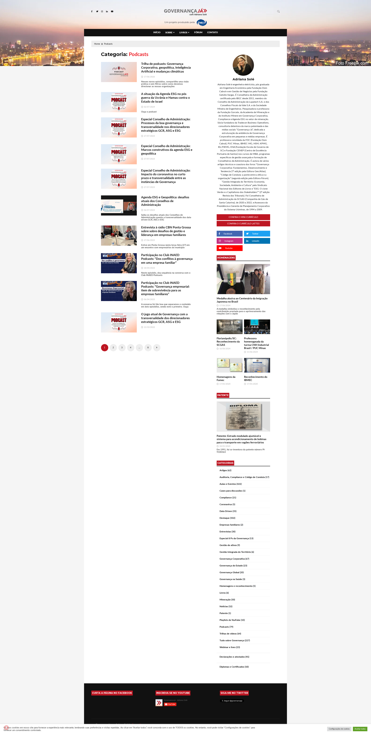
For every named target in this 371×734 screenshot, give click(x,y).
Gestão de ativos (228, 545)
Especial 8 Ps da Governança (234, 538)
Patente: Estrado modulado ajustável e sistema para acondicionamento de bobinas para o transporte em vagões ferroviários (241, 439)
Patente (224, 613)
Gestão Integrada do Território (235, 552)
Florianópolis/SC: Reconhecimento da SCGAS (228, 341)
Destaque (225, 518)
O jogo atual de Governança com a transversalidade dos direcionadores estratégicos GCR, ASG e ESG (165, 318)
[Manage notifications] (6, 727)
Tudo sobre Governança (232, 640)
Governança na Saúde (231, 579)
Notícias (224, 606)
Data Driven (226, 511)
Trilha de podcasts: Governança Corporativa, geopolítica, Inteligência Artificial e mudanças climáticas (166, 67)
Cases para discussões (231, 491)
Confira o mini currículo (243, 217)
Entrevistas (225, 531)
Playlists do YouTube (230, 620)
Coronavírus (226, 504)
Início (156, 32)
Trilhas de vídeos (228, 634)
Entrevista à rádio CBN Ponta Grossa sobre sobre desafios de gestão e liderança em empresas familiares (166, 231)
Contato (212, 32)
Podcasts (224, 627)
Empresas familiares (230, 525)
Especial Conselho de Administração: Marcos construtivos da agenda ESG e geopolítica (166, 150)
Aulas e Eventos (228, 484)
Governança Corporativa (232, 559)
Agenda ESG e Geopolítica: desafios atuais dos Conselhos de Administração (165, 201)
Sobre (168, 33)
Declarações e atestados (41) (234, 657)
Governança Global (229, 572)
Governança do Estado (231, 566)
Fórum (198, 32)
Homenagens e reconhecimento (236, 586)
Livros (183, 33)
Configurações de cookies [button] (339, 729)
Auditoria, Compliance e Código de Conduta (242, 477)
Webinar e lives (227, 647)
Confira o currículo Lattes (243, 224)
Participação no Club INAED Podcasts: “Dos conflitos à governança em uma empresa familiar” (167, 259)
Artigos (223, 470)
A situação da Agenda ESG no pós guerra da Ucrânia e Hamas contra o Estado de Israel (165, 97)
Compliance (226, 497)
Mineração (225, 600)
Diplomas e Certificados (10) (234, 667)
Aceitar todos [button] (360, 729)
